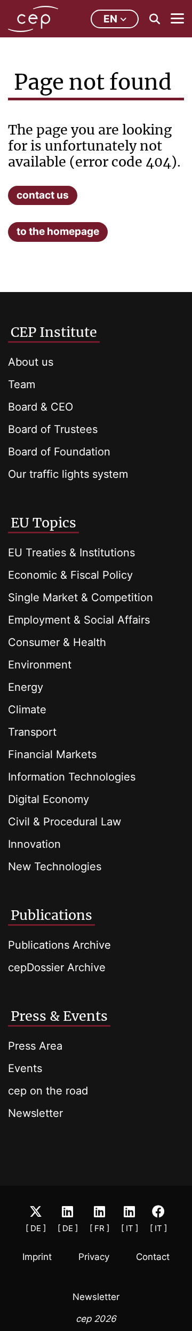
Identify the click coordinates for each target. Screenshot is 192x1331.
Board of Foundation (59, 451)
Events (25, 1068)
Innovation (34, 844)
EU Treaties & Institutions (71, 552)
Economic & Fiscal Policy (70, 575)
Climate (27, 709)
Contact (153, 1256)
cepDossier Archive (57, 967)
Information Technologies (71, 776)
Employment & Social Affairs (79, 619)
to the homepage (58, 231)
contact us (43, 195)
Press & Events (59, 1016)
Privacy (93, 1256)
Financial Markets (52, 754)
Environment (39, 664)
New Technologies (54, 866)
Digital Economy (48, 799)
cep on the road (48, 1090)
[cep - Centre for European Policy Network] (33, 19)
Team (21, 384)
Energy (25, 687)
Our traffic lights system (68, 474)
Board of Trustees (53, 429)
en (110, 19)
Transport (32, 732)
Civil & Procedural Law (64, 821)
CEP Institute (54, 332)
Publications (51, 915)
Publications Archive (59, 945)
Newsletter (35, 1113)
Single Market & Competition (80, 597)
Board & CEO (40, 406)
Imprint (37, 1256)
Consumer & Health (57, 642)
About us (30, 362)
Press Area (35, 1045)
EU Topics (43, 522)
